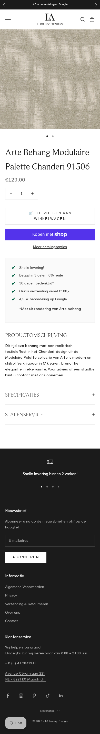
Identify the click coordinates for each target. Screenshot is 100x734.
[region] (50, 468)
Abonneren (26, 557)
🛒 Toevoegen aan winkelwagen (50, 215)
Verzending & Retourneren (26, 604)
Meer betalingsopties (50, 247)
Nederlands (47, 710)
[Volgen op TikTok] (47, 695)
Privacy (11, 595)
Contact (11, 621)
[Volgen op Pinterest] (34, 695)
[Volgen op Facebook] (7, 695)
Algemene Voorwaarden (24, 587)
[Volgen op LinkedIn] (61, 695)
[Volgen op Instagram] (21, 695)
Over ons (12, 612)
